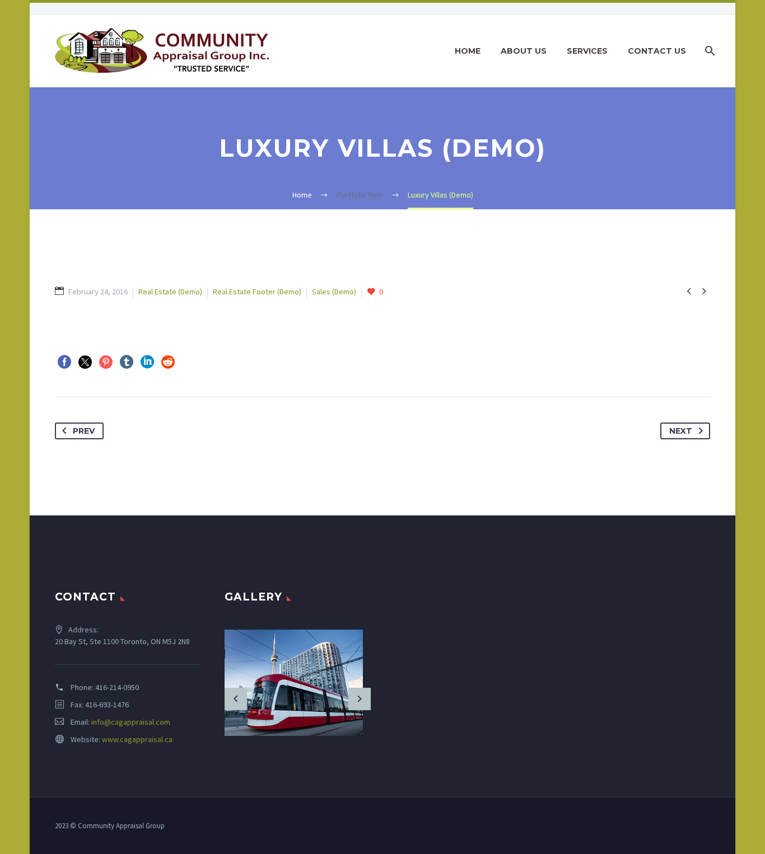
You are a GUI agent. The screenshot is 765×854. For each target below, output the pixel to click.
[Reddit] (168, 362)
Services (587, 51)
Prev (84, 431)
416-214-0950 (117, 687)
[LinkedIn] (147, 362)
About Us (524, 51)
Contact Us (657, 51)
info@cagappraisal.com (130, 722)
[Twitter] (85, 362)
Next (680, 431)
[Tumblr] (126, 362)
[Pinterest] (106, 362)
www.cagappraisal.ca (137, 739)
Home (468, 51)
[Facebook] (64, 362)
